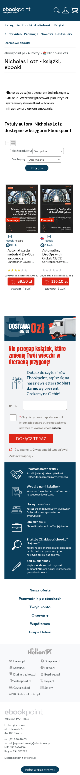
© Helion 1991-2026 (16, 719)
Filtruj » (37, 168)
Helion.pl (19, 661)
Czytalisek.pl (21, 687)
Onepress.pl (52, 661)
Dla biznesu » (36, 522)
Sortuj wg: (19, 159)
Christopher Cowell (19, 261)
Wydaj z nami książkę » (43, 486)
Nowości (46, 34)
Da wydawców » (38, 504)
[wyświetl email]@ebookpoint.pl (31, 743)
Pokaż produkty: (21, 150)
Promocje (31, 34)
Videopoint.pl (22, 681)
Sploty (48, 687)
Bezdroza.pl (52, 674)
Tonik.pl (31, 757)
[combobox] (48, 151)
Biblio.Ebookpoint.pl (26, 694)
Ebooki (27, 25)
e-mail (14, 405)
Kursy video (13, 34)
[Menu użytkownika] (65, 10)
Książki (59, 25)
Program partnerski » (42, 469)
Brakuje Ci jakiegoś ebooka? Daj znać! (47, 541)
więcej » (57, 428)
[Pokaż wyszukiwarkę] (56, 10)
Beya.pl (49, 681)
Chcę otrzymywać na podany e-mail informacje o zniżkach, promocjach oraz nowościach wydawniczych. (42, 422)
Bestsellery (63, 34)
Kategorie (12, 25)
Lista (7, 143)
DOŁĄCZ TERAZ (31, 438)
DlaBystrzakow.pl (24, 674)
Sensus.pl (19, 668)
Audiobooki (43, 25)
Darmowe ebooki (17, 43)
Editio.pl (49, 668)
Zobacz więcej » (21, 456)
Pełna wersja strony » (40, 769)
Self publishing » (38, 561)
